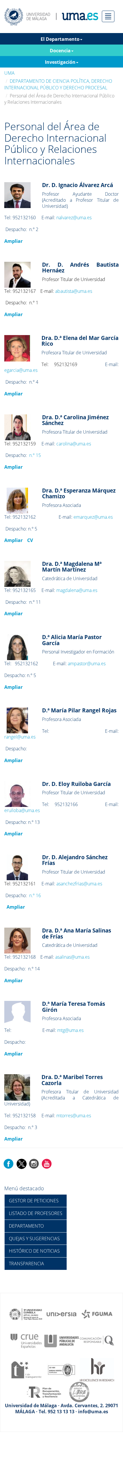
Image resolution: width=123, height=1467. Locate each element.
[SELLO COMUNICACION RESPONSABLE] (97, 1340)
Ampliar (13, 241)
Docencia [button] (60, 50)
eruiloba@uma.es (22, 810)
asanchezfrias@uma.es (79, 883)
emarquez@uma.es (93, 517)
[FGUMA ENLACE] (97, 1314)
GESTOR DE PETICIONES (34, 1200)
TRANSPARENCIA (26, 1263)
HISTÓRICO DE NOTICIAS (34, 1251)
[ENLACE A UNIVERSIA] (61, 1314)
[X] (21, 1163)
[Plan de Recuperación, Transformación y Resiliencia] (44, 1392)
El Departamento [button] (60, 39)
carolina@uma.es (73, 444)
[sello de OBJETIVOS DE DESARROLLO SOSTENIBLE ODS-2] (26, 1314)
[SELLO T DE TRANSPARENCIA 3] (26, 1369)
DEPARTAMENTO (26, 1226)
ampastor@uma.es (87, 663)
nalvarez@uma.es (74, 217)
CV (30, 540)
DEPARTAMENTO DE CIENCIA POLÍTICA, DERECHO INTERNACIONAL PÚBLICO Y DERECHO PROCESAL (58, 84)
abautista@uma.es (73, 291)
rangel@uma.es (19, 737)
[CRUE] (26, 1340)
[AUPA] (61, 1340)
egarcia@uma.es (20, 370)
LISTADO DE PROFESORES (35, 1213)
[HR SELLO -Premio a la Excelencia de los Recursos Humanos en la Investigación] (97, 1369)
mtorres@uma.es (73, 1115)
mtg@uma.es (70, 1030)
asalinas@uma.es (72, 957)
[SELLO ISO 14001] (61, 1369)
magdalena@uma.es (76, 590)
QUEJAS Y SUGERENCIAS (34, 1238)
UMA (9, 73)
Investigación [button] (60, 62)
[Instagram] (34, 1163)
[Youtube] (46, 1163)
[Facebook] (8, 1163)
